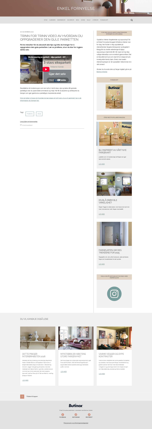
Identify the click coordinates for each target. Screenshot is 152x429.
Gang (83, 20)
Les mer (102, 164)
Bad (77, 20)
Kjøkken (52, 20)
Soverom (70, 20)
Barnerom (61, 20)
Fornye (30, 114)
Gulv (88, 20)
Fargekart (104, 20)
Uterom (95, 20)
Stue (45, 20)
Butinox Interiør (102, 72)
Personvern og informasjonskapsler (76, 423)
